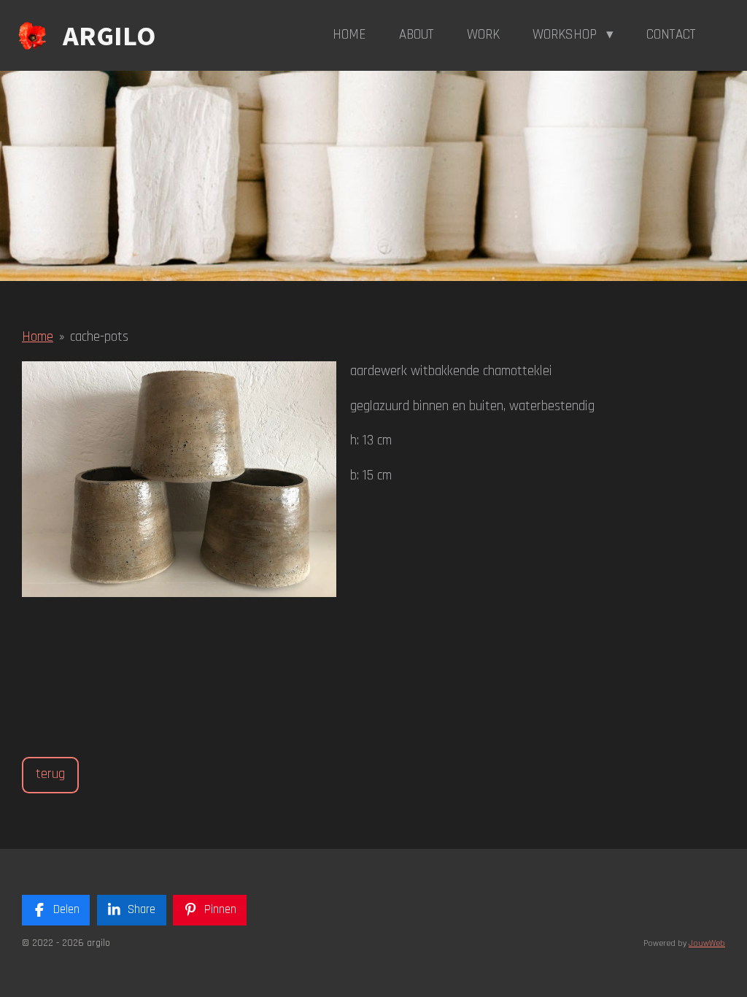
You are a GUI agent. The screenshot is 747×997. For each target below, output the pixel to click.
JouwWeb (707, 943)
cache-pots (99, 337)
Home (37, 337)
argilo (109, 35)
